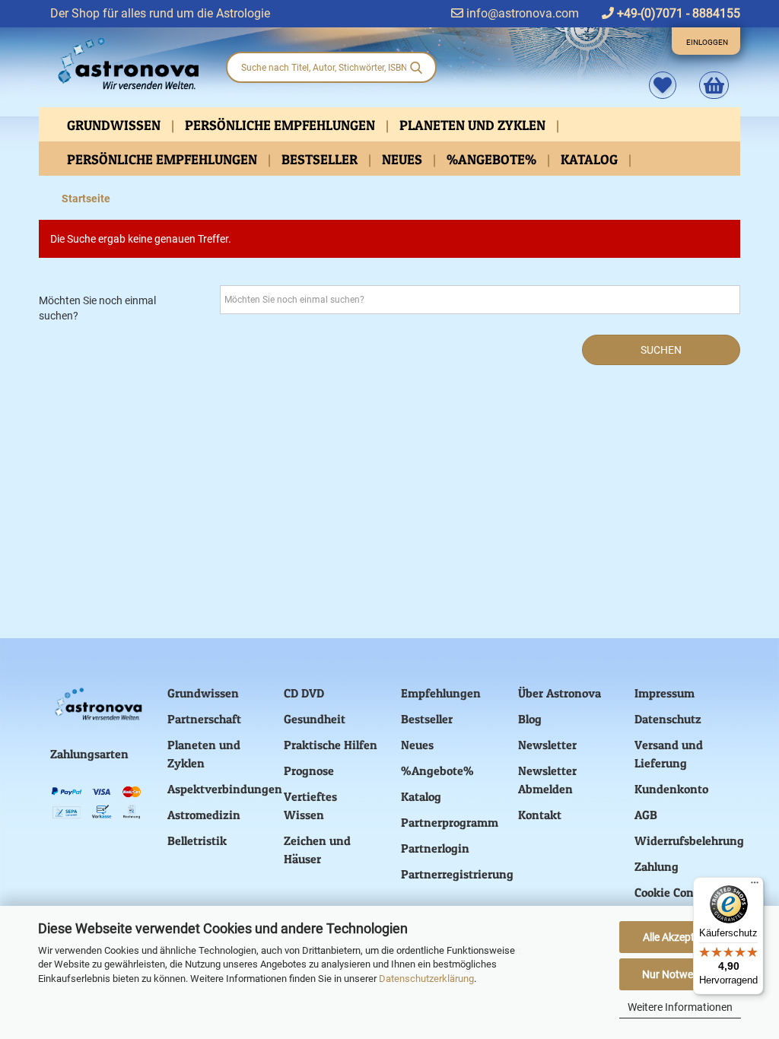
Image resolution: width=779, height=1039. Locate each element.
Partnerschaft (204, 718)
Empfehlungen (441, 693)
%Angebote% (493, 159)
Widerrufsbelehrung (689, 840)
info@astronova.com (521, 13)
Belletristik (197, 840)
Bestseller (321, 159)
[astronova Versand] (126, 64)
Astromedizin (203, 814)
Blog (530, 718)
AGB (645, 814)
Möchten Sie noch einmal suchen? (97, 308)
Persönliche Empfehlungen (281, 125)
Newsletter (547, 744)
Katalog (591, 159)
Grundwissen (115, 125)
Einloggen (707, 42)
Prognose (309, 770)
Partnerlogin (435, 848)
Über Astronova (559, 693)
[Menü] (755, 886)
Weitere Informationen (680, 1007)
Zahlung (656, 866)
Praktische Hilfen (330, 744)
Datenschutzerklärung (426, 978)
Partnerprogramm (449, 822)
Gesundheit (314, 718)
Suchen (661, 350)
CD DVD (304, 693)
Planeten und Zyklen (473, 125)
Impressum (664, 693)
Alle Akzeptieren (680, 937)
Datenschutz (667, 718)
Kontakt (539, 814)
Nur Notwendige (680, 974)
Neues (403, 159)
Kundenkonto (671, 788)
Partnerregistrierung (457, 874)
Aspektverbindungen (224, 788)
